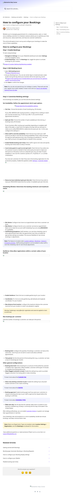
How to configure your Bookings (61, 23)
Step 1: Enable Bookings (62, 27)
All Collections (6, 17)
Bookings (26, 17)
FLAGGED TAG (22, 377)
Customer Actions (31, 411)
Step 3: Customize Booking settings (62, 32)
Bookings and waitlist (17, 17)
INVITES (20, 388)
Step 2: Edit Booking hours (62, 29)
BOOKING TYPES (21, 400)
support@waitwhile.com (9, 434)
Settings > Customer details (40, 161)
